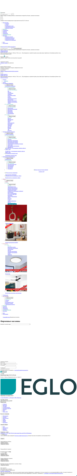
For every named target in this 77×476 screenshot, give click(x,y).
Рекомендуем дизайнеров (10, 40)
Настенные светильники (13, 140)
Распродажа (5, 243)
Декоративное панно (12, 190)
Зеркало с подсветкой (12, 100)
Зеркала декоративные (12, 196)
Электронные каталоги (10, 27)
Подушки (10, 198)
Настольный (10, 112)
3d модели (5, 32)
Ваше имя (2, 362)
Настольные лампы (12, 95)
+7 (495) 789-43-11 (11, 433)
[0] (1, 60)
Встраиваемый (11, 113)
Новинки (6, 81)
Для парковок (10, 166)
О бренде (5, 404)
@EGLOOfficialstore (27, 433)
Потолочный (10, 108)
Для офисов (10, 168)
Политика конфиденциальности (21, 435)
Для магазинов (11, 165)
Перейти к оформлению (5, 471)
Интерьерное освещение (8, 83)
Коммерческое (8, 159)
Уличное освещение (9, 134)
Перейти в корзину (4, 442)
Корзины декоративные (12, 188)
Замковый (10, 125)
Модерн (9, 118)
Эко (8, 129)
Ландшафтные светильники (13, 146)
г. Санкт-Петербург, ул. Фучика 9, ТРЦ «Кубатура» (10, 397)
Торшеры (9, 94)
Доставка (7, 23)
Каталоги (5, 29)
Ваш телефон (3, 364)
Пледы (9, 197)
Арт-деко (9, 126)
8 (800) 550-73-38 (3, 51)
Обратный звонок (4, 50)
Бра (8, 91)
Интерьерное (5, 415)
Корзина (4, 428)
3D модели (5, 307)
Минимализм (10, 119)
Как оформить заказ (9, 25)
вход (4, 42)
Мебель (9, 202)
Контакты (5, 35)
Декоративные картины (12, 187)
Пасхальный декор (11, 203)
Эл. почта (2, 365)
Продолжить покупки (5, 455)
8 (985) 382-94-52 (3, 74)
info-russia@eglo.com (19, 433)
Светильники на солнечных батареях (15, 143)
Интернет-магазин (9, 36)
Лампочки (10, 254)
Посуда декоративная (12, 193)
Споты (9, 96)
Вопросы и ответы (9, 28)
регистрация (5, 43)
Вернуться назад (9, 84)
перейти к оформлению (5, 71)
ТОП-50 (4, 79)
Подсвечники (10, 192)
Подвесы (9, 97)
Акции (4, 82)
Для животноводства (12, 164)
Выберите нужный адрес (5, 324)
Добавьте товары (3, 62)
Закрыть (2, 438)
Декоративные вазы (12, 186)
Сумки (9, 199)
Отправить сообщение (5, 369)
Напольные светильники (13, 141)
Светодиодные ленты (12, 98)
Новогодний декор (12, 204)
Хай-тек (9, 120)
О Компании (5, 30)
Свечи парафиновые (12, 200)
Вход (4, 313)
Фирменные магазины (9, 37)
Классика (10, 130)
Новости (4, 409)
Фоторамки (10, 195)
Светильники (10, 93)
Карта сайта (5, 411)
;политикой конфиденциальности (21, 370)
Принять (2, 474)
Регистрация (5, 314)
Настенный (10, 110)
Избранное (5, 430)
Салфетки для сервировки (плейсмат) (15, 191)
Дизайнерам (5, 33)
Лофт (9, 121)
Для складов (10, 167)
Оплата (6, 24)
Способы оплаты (6, 407)
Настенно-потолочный (12, 109)
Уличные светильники (12, 251)
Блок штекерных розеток (13, 142)
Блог (4, 410)
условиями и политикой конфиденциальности (53, 473)
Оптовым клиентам (7, 34)
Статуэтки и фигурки (12, 194)
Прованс (9, 128)
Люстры (9, 92)
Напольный (10, 111)
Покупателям (6, 22)
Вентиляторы (10, 99)
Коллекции (5, 422)
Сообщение (2, 367)
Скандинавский (11, 122)
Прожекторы (10, 147)
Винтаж (9, 127)
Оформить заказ (4, 454)
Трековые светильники (12, 101)
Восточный (10, 123)
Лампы (9, 103)
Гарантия (5, 31)
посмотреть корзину (14, 71)
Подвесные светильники (13, 248)
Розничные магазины (9, 39)
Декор (4, 179)
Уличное (4, 417)
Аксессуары (10, 144)
